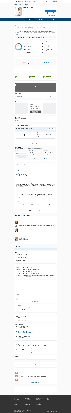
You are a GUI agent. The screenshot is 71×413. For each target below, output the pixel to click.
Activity (52, 19)
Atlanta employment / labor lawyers (33, 389)
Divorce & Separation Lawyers (39, 405)
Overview (18, 19)
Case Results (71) (46, 152)
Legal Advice (15, 400)
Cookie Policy (24, 410)
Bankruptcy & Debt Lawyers (39, 398)
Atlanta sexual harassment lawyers (47, 389)
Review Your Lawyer (16, 399)
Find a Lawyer (15, 398)
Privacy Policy (19, 410)
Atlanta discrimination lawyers (19, 389)
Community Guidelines (29, 410)
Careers (48, 399)
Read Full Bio (17, 34)
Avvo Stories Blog (16, 403)
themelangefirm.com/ (19, 96)
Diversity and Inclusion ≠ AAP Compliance (24, 332)
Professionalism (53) (47, 154)
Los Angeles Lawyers (27, 399)
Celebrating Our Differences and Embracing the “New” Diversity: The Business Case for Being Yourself (34, 345)
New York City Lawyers (27, 398)
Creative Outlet (20, 350)
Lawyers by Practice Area (28, 1)
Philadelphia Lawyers (27, 404)
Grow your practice (50, 1)
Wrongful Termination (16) (33, 156)
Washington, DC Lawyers (28, 403)
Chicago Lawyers (27, 400)
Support (48, 400)
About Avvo (48, 398)
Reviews (30, 19)
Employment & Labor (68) (33, 152)
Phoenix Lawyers (27, 405)
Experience (41, 19)
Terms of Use (15, 410)
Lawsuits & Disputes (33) (33, 154)
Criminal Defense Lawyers (39, 400)
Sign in (55, 1)
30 (39, 210)
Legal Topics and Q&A (35, 1)
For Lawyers (15, 404)
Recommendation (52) (47, 156)
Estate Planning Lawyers (39, 403)
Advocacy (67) (52, 152)
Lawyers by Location (20, 1)
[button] (35, 87)
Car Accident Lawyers (38, 404)
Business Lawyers (38, 399)
